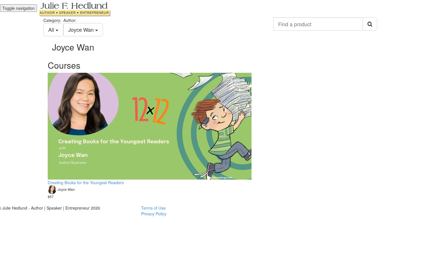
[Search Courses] (370, 24)
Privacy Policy (153, 214)
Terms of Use (153, 208)
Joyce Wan (81, 29)
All (52, 29)
